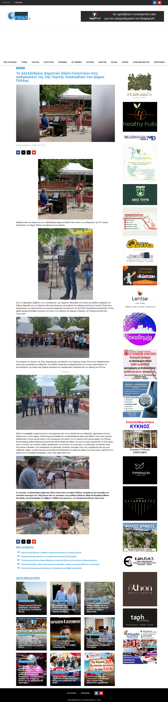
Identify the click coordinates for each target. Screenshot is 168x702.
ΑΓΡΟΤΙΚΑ (90, 62)
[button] (18, 152)
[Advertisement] (84, 42)
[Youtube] (159, 3)
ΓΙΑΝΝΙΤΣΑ (20, 68)
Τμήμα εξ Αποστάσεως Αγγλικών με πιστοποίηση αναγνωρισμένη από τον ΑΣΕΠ (65, 679)
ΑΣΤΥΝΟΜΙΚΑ (76, 62)
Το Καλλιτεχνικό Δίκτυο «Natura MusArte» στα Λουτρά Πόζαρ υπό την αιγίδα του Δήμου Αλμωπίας (59, 560)
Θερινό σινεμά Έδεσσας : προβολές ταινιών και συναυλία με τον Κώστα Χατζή (51, 552)
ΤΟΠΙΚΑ (24, 62)
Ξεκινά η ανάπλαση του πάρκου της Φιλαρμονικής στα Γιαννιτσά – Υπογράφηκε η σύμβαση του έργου (99, 643)
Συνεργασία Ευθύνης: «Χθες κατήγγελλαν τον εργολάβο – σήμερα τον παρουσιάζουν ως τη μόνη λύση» (60, 564)
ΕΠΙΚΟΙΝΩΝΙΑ (18, 2)
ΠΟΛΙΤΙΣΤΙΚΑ (49, 62)
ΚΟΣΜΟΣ (125, 62)
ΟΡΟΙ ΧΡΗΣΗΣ (6, 2)
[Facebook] (155, 3)
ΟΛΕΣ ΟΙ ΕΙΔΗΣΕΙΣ (10, 62)
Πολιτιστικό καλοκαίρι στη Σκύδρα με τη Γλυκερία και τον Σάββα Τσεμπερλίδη (51, 568)
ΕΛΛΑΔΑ (114, 62)
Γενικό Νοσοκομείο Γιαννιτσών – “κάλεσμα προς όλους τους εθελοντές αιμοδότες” (98, 679)
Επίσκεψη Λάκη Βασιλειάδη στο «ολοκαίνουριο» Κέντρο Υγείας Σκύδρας (49, 556)
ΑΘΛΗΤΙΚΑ (103, 62)
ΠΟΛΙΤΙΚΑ (35, 62)
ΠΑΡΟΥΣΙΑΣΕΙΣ (159, 62)
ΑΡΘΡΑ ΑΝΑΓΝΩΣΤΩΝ (141, 62)
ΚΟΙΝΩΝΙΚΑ (62, 62)
